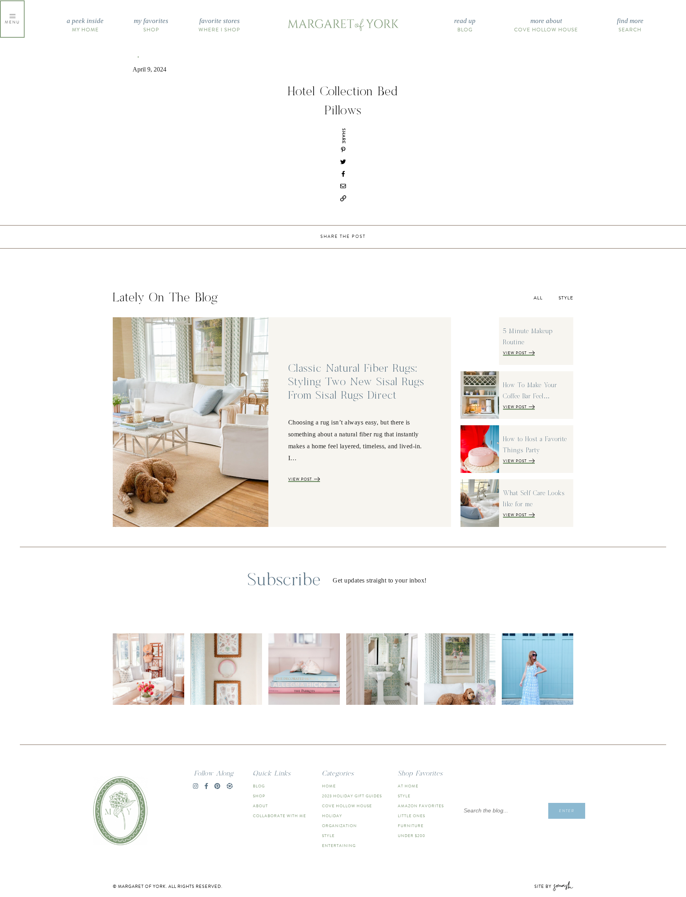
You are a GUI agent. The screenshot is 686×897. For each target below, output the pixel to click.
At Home (408, 786)
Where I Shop (219, 25)
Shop (151, 25)
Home (329, 786)
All (538, 297)
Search (630, 25)
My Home (85, 25)
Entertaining (339, 846)
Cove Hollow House (546, 25)
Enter (566, 810)
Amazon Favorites (421, 806)
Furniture (411, 826)
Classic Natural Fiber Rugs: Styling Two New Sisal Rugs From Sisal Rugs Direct (356, 382)
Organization (339, 826)
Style (566, 297)
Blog (465, 25)
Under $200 (411, 836)
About (260, 806)
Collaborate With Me (279, 816)
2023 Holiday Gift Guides (352, 796)
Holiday (332, 816)
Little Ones (411, 816)
